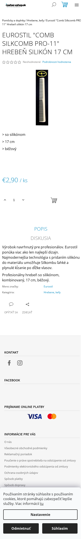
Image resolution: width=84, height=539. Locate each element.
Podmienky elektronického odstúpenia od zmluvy (36, 466)
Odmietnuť (21, 528)
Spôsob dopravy (14, 485)
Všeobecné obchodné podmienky (25, 448)
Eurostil (48, 286)
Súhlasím (60, 528)
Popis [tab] (40, 228)
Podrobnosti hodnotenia (56, 62)
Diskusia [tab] (41, 238)
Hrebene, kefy (52, 292)
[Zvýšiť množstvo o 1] (5, 200)
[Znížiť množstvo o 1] (23, 200)
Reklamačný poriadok (18, 454)
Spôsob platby (13, 479)
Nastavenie (40, 514)
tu (42, 503)
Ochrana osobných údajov (21, 473)
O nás (8, 442)
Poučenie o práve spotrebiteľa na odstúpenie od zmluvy (40, 460)
